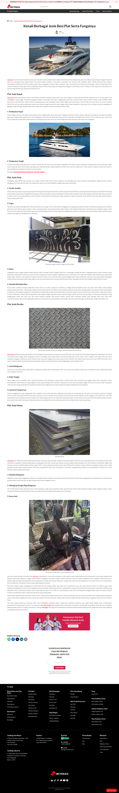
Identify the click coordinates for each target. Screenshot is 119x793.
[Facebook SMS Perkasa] (58, 780)
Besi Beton (52, 694)
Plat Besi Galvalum (33, 711)
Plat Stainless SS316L (97, 704)
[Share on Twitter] (17, 639)
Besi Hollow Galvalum (55, 715)
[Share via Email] (25, 639)
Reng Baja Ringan (54, 721)
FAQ (101, 741)
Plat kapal (10, 97)
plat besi (35, 576)
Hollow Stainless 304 (97, 714)
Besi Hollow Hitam (12, 696)
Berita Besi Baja (74, 11)
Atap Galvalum (74, 697)
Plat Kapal (31, 697)
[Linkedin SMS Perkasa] (52, 780)
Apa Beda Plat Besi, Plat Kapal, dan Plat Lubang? (29, 172)
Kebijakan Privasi (104, 744)
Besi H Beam (73, 712)
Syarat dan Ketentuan (106, 746)
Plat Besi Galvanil (33, 713)
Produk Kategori (12, 11)
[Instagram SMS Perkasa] (67, 780)
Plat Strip (51, 697)
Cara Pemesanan (104, 749)
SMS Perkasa (47, 605)
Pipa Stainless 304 (96, 724)
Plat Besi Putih (32, 708)
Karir (83, 741)
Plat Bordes (31, 699)
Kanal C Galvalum (54, 718)
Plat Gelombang (76, 691)
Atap (93, 691)
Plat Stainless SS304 (97, 701)
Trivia (97, 11)
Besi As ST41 (53, 699)
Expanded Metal (32, 716)
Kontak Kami (103, 738)
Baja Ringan (53, 712)
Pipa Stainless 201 (96, 721)
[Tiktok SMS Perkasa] (55, 780)
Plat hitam (10, 460)
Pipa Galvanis (10, 704)
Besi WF (72, 709)
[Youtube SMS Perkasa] (64, 780)
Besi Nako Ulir (53, 708)
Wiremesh (10, 714)
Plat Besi (31, 691)
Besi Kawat (11, 711)
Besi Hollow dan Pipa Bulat (14, 692)
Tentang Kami (86, 738)
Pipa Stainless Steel (98, 719)
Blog (11, 21)
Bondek (72, 694)
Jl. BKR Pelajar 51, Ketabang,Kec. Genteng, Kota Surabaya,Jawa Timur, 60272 (44, 740)
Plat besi (10, 80)
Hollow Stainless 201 (97, 711)
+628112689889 (65, 744)
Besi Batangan (54, 691)
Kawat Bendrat (11, 717)
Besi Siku (72, 707)
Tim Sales (45, 607)
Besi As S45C (53, 702)
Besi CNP (73, 704)
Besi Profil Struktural (77, 701)
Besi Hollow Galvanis (12, 707)
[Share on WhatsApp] (9, 639)
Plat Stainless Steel (98, 698)
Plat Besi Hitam (32, 694)
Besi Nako (52, 705)
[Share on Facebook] (13, 639)
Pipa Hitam (10, 701)
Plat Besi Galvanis (33, 702)
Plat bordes (10, 354)
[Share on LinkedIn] (21, 639)
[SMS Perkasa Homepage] (13, 7)
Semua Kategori (107, 11)
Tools (101, 752)
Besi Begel (10, 720)
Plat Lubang (31, 705)
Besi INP (72, 718)
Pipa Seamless (11, 698)
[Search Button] (110, 6)
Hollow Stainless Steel (100, 709)
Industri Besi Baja (87, 11)
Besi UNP (73, 715)
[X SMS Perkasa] (61, 780)
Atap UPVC (95, 694)
